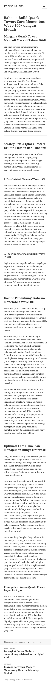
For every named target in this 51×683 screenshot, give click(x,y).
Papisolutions (14, 6)
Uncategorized (35, 642)
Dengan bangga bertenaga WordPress (18, 680)
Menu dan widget (44, 8)
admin (23, 642)
